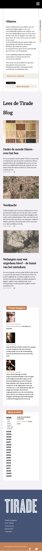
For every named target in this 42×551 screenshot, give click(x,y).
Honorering (9, 526)
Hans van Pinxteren (13, 326)
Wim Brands (40, 37)
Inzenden (8, 532)
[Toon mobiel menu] (38, 4)
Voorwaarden (8, 546)
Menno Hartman (22, 421)
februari (10, 427)
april (9, 423)
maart (9, 425)
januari (10, 429)
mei (8, 421)
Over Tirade (9, 523)
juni (8, 419)
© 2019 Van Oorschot (20, 546)
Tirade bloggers (11, 520)
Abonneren (9, 529)
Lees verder (7, 172)
